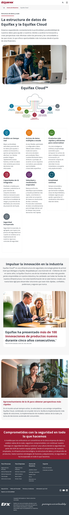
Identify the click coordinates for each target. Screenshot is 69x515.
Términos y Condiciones (28, 488)
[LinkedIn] (67, 490)
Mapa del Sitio (4, 488)
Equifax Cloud (32, 474)
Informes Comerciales (20, 471)
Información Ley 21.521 (41, 488)
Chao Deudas (4, 476)
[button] (63, 2)
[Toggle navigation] (67, 2)
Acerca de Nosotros (12, 7)
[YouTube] (64, 490)
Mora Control (18, 476)
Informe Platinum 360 (6, 471)
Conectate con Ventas (48, 470)
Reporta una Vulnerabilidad (7, 492)
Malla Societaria (19, 474)
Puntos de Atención (47, 467)
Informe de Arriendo (6, 479)
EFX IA (30, 477)
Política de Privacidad (15, 488)
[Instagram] (60, 490)
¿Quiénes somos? (33, 470)
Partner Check (18, 479)
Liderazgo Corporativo (34, 472)
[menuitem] (63, 2)
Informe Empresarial (6, 474)
